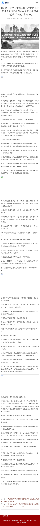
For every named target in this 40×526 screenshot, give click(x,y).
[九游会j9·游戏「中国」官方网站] (5, 2)
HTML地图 (23, 523)
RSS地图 (16, 523)
